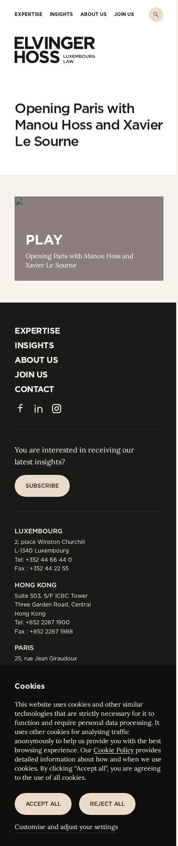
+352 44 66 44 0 (49, 559)
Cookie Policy (114, 750)
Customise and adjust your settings (66, 827)
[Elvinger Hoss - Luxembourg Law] (55, 50)
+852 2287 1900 (48, 622)
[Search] (156, 14)
